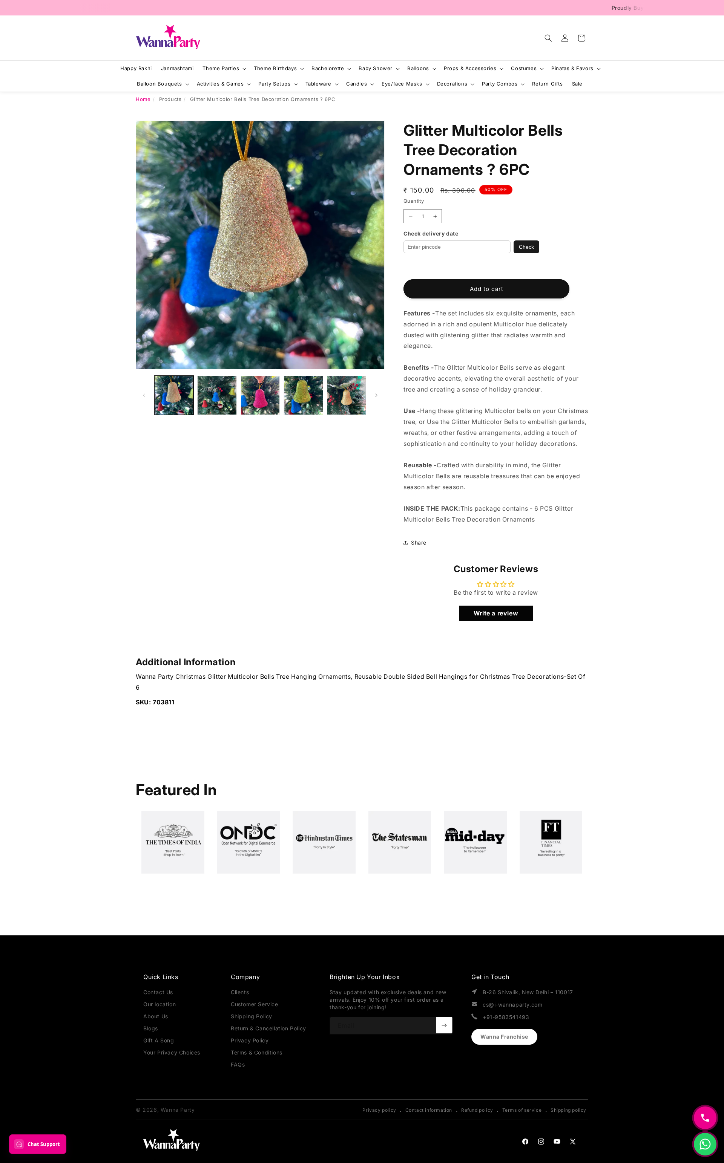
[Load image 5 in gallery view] (346, 395)
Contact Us (158, 992)
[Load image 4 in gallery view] (303, 395)
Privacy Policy (249, 1040)
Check (526, 247)
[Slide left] (144, 395)
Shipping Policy (251, 1016)
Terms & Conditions (256, 1052)
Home (143, 99)
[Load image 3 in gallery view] (260, 395)
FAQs (238, 1064)
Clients (240, 992)
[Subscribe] (444, 1025)
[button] (548, 38)
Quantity (413, 201)
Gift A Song (158, 1040)
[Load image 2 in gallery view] (216, 395)
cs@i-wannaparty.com (512, 1004)
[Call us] (705, 1117)
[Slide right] (376, 395)
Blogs (150, 1028)
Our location (159, 1004)
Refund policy (477, 1110)
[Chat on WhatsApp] (705, 1144)
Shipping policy (568, 1110)
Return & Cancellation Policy (268, 1028)
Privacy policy (379, 1110)
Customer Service (254, 1004)
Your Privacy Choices (171, 1052)
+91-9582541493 (506, 1017)
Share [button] (418, 542)
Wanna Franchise (504, 1036)
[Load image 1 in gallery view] (173, 395)
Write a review (496, 613)
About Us (155, 1016)
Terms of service (522, 1110)
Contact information (428, 1110)
